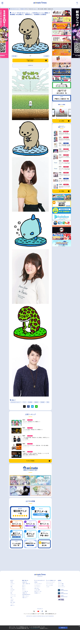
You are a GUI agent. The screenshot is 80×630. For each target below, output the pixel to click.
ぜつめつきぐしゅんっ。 (16, 402)
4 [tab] (61, 117)
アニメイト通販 (60, 583)
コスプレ (12, 599)
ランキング (12, 583)
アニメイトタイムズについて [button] (39, 580)
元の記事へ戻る (30, 65)
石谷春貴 (42, 402)
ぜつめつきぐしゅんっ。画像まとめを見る (30, 60)
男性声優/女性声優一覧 (26, 594)
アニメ (24, 402)
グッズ (12, 591)
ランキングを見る (30, 460)
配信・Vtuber (13, 602)
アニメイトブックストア (50, 582)
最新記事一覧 (24, 582)
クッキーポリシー (37, 585)
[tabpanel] (62, 113)
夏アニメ (23, 586)
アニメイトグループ (61, 586)
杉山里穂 (30, 402)
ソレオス (47, 586)
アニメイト (60, 582)
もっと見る (61, 120)
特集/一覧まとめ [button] (25, 580)
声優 (48, 402)
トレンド (12, 603)
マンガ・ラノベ (13, 594)
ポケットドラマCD (49, 585)
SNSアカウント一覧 (37, 591)
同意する (63, 627)
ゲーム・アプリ (13, 596)
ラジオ (12, 588)
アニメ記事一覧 (25, 591)
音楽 (11, 597)
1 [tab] (56, 117)
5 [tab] (63, 117)
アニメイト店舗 (60, 585)
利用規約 (35, 582)
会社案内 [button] (59, 580)
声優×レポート (24, 597)
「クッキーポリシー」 (35, 628)
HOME (12, 582)
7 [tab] (66, 117)
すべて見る (61, 191)
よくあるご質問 (37, 589)
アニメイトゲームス (49, 583)
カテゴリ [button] (12, 580)
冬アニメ (23, 589)
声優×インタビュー (25, 596)
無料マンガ (12, 605)
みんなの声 (12, 589)
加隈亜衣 (36, 402)
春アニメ (23, 585)
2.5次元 (12, 600)
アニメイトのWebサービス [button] (51, 580)
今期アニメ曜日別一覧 (26, 583)
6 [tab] (64, 117)
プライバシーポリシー (38, 583)
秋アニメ (23, 588)
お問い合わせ (36, 588)
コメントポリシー (37, 586)
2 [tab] (58, 117)
